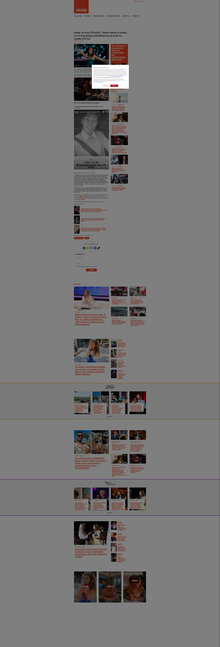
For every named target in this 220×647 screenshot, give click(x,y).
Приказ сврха (105, 85)
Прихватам (114, 85)
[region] (110, 77)
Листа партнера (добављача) (99, 82)
